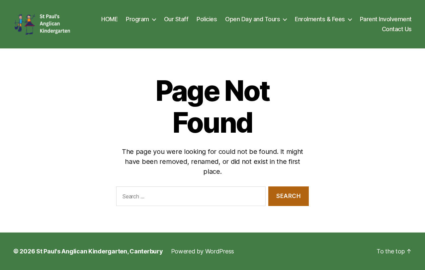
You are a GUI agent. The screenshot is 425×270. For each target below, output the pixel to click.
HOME (109, 19)
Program (137, 19)
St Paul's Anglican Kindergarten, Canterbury (99, 251)
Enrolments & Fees (320, 19)
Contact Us (397, 29)
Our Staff (176, 19)
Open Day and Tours (252, 19)
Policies (207, 19)
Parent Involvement (386, 19)
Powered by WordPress (202, 251)
